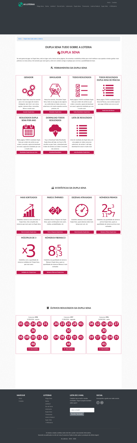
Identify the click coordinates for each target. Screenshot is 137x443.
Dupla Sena (77, 6)
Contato (114, 2)
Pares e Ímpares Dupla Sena (55, 232)
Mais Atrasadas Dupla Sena (81, 232)
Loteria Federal (95, 6)
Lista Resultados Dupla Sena (82, 152)
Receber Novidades (77, 414)
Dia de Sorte (60, 6)
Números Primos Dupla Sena (108, 232)
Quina (47, 6)
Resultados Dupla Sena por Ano (28, 152)
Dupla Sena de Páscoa (108, 110)
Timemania (85, 6)
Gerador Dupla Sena (28, 112)
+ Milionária (113, 6)
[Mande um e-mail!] (101, 402)
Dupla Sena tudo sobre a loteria (33, 39)
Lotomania (69, 6)
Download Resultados (55, 152)
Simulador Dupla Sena (55, 112)
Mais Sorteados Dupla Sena (28, 232)
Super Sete (104, 6)
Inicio (108, 2)
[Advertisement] (68, 21)
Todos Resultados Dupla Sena (82, 112)
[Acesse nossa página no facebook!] (97, 402)
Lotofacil (53, 6)
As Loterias (29, 4)
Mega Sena (40, 6)
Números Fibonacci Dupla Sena (55, 272)
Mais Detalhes (34, 349)
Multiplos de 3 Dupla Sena (29, 272)
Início (20, 39)
